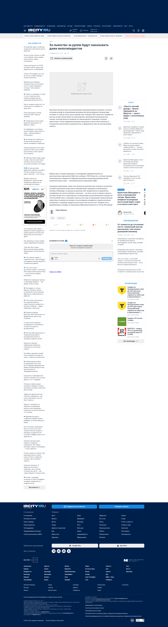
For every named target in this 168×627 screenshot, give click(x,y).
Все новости (28, 26)
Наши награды (29, 522)
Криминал (80, 519)
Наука (79, 531)
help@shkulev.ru (36, 614)
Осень (101, 522)
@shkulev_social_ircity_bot (103, 600)
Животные (55, 534)
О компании (28, 515)
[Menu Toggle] (25, 30)
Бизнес (54, 519)
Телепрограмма (79, 26)
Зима (79, 515)
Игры (131, 26)
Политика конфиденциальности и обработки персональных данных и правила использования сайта (113, 616)
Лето (78, 525)
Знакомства (61, 26)
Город (54, 525)
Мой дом (80, 528)
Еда (53, 531)
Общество (102, 515)
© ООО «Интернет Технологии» (55, 620)
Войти (56, 259)
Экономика (125, 531)
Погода (70, 26)
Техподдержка (29, 528)
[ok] (69, 551)
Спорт (123, 519)
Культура (80, 522)
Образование (81, 537)
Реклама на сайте (30, 519)
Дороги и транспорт (58, 528)
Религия (102, 537)
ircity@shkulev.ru (45, 612)
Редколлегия (117, 26)
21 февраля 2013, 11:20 (55, 53)
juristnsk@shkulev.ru (68, 613)
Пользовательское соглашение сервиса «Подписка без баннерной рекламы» (106, 613)
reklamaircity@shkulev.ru (121, 598)
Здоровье (55, 537)
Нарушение (61, 218)
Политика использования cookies (94, 608)
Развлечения (103, 534)
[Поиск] (133, 30)
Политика (102, 525)
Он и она (102, 519)
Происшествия (104, 528)
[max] (64, 551)
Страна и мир (126, 525)
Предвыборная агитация (32, 531)
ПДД (52, 218)
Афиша (89, 26)
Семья (123, 515)
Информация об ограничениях (93, 605)
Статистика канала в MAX (33, 534)
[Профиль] (143, 30)
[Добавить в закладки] (106, 58)
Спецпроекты (126, 534)
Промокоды (51, 26)
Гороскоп (96, 26)
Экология (124, 528)
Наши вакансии (29, 525)
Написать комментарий (63, 58)
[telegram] (54, 551)
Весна (54, 522)
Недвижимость (39, 26)
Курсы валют (106, 26)
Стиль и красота (127, 522)
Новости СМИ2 (55, 272)
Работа (101, 531)
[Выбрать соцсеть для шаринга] (111, 58)
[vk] (59, 551)
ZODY (125, 26)
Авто (53, 515)
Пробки (84, 30)
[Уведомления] (138, 30)
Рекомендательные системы (93, 610)
